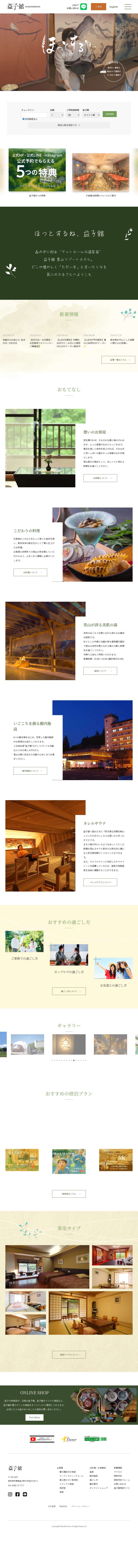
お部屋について (100, 478)
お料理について (30, 572)
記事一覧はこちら (118, 359)
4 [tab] (59, 1060)
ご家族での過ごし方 (24, 958)
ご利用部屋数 (72, 110)
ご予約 (98, 6)
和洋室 (63, 1488)
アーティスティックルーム (72, 1475)
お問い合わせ (120, 1483)
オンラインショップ (99, 1488)
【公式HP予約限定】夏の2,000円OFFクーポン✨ (94, 343)
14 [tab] (83, 1060)
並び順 (85, 110)
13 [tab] (81, 1060)
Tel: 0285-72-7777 (16, 1485)
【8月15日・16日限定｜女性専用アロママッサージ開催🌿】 (41, 343)
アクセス (118, 1471)
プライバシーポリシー (80, 1506)
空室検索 (109, 114)
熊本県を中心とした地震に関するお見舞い (122, 341)
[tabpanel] (69, 1044)
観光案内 (94, 1483)
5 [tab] (61, 1060)
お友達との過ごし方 (113, 985)
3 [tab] (56, 1060)
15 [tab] (86, 1060)
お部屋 (60, 1467)
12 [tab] (78, 1060)
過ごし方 (94, 1479)
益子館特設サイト (122, 1488)
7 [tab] (66, 1060)
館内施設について (30, 770)
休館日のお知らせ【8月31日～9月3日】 (14, 341)
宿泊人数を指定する (67, 125)
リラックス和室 (67, 1483)
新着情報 (118, 1467)
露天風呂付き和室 (68, 1471)
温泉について (100, 670)
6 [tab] (64, 1060)
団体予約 (118, 1475)
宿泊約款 (63, 1506)
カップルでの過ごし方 (69, 972)
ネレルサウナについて (100, 882)
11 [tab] (76, 1060)
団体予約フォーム (122, 1479)
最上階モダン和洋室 (69, 1479)
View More (34, 1417)
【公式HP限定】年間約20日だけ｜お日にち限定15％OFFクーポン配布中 (69, 343)
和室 (62, 1492)
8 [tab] (69, 1060)
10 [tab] (73, 1060)
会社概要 (52, 1506)
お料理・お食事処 (98, 1467)
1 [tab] (52, 1060)
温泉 (92, 1471)
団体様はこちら (69, 1193)
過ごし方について (69, 991)
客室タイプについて (69, 1354)
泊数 (52, 110)
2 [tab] (54, 1060)
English (113, 6)
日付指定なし (31, 119)
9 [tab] (71, 1060)
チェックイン (27, 110)
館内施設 (94, 1475)
